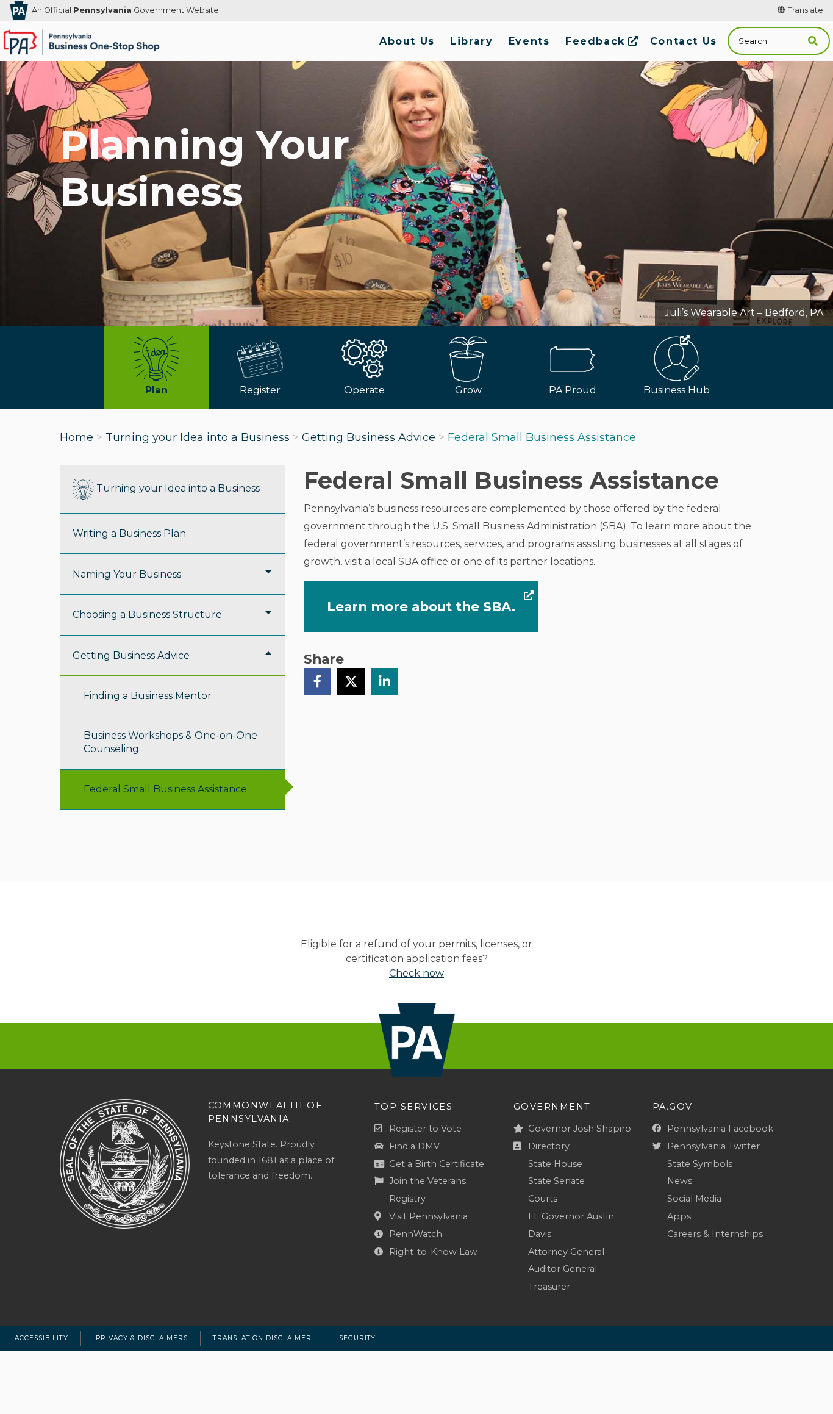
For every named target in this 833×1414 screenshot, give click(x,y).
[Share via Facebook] (317, 681)
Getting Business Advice (368, 437)
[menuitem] (406, 41)
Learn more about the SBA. (420, 606)
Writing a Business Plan (129, 533)
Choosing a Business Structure (147, 614)
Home (76, 437)
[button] (813, 41)
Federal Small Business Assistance (165, 789)
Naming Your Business (127, 574)
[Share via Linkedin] (384, 681)
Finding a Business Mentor (148, 696)
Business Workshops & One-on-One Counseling (170, 742)
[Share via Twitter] (351, 681)
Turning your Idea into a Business (197, 437)
